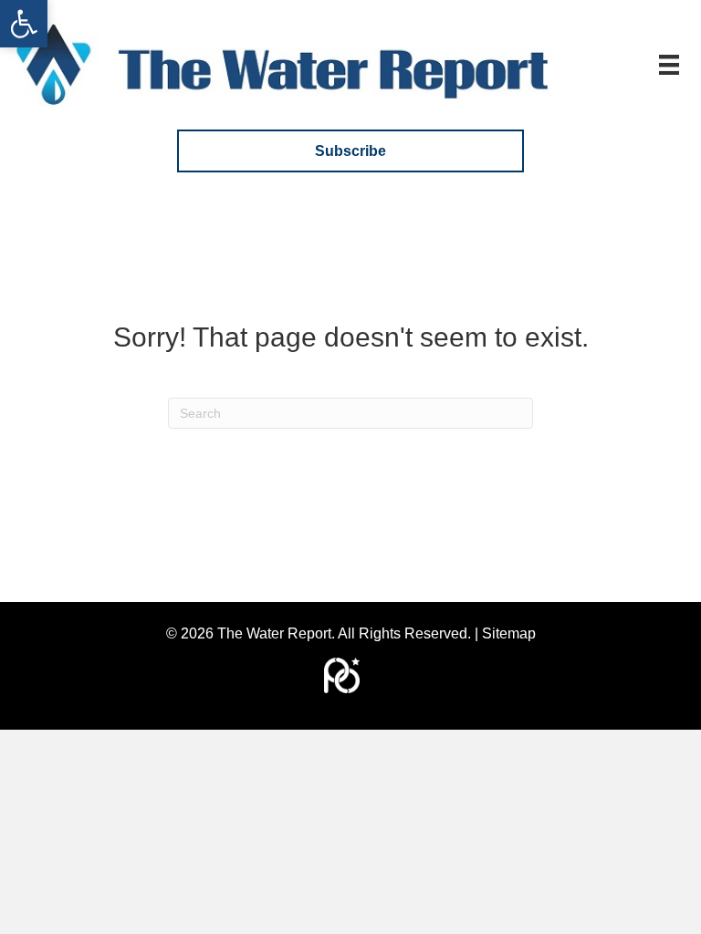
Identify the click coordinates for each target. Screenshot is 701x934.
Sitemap (509, 633)
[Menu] (669, 65)
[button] (23, 23)
